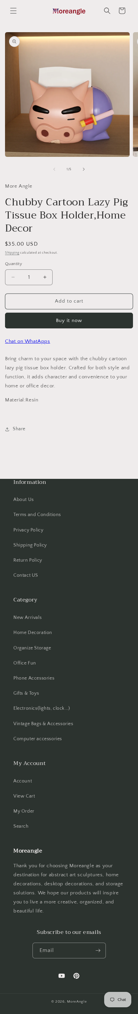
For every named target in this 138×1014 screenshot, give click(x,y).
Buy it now (69, 320)
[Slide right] (83, 169)
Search (21, 826)
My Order (23, 811)
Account (22, 781)
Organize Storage (32, 648)
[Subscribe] (98, 950)
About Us (23, 499)
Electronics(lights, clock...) (41, 708)
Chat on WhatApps (27, 341)
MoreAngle (77, 1002)
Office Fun (24, 663)
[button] (13, 10)
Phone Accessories (33, 678)
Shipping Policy (30, 545)
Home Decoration (32, 632)
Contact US (25, 575)
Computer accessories (37, 739)
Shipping (12, 253)
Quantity (13, 263)
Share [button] (19, 429)
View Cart (24, 796)
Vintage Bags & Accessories (43, 723)
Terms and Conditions (37, 514)
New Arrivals (27, 617)
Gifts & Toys (26, 693)
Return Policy (27, 560)
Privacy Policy (28, 530)
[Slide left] (54, 169)
